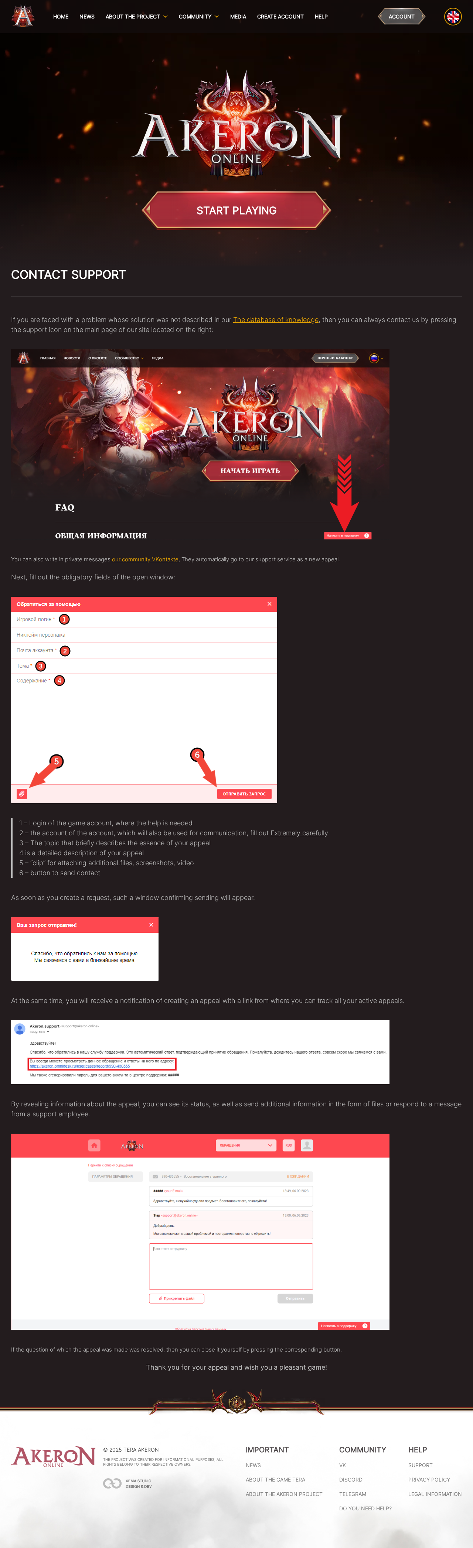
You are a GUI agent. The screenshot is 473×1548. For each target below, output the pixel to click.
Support (420, 1465)
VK (342, 1465)
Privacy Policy (429, 1479)
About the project (133, 16)
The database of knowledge (276, 319)
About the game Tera (275, 1479)
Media (238, 16)
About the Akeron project (284, 1494)
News (87, 16)
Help (321, 16)
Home (60, 16)
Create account (280, 16)
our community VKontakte (145, 559)
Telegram (352, 1494)
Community (195, 16)
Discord (351, 1479)
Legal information (435, 1494)
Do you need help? (365, 1508)
